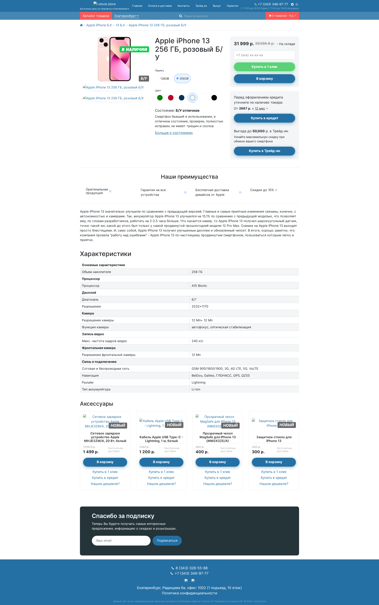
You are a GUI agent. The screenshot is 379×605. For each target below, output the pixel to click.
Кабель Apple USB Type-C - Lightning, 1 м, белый (161, 439)
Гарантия (232, 5)
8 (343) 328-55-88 (192, 568)
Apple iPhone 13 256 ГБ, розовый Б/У (157, 25)
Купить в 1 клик (105, 472)
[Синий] (182, 98)
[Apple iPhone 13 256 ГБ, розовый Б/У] (113, 87)
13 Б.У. (120, 25)
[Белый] (203, 98)
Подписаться (167, 540)
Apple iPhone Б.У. (99, 25)
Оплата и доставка (160, 5)
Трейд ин (201, 5)
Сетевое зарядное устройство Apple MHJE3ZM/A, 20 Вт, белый (105, 437)
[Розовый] (192, 98)
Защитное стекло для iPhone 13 (274, 439)
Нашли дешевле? (105, 484)
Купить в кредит (264, 118)
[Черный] (214, 98)
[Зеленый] (160, 98)
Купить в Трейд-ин (264, 151)
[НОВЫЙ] (105, 421)
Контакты (184, 5)
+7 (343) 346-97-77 (273, 4)
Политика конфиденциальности (189, 593)
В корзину (264, 79)
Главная (137, 5)
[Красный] (171, 98)
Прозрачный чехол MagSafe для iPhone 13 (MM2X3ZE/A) (218, 437)
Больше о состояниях (174, 133)
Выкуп (217, 5)
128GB (164, 78)
